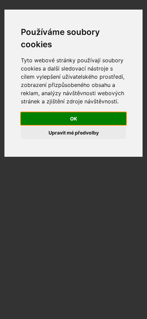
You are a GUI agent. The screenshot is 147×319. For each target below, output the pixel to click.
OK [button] (73, 119)
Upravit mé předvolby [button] (74, 133)
